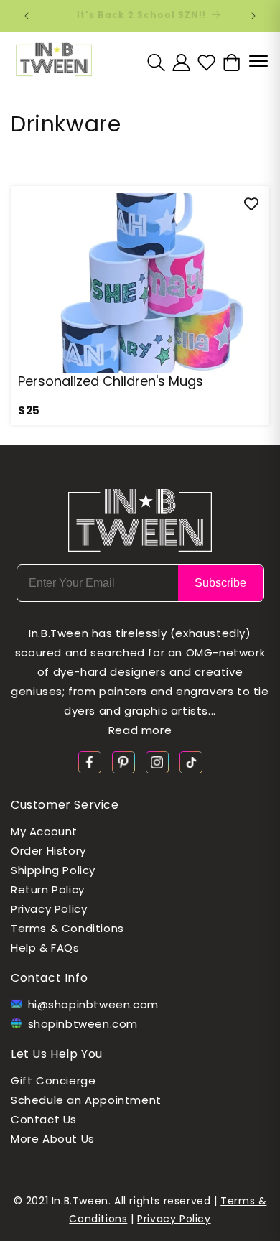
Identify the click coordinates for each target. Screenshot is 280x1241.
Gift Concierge (53, 1080)
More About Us (53, 1138)
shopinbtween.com (83, 1023)
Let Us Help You (57, 1054)
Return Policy (48, 889)
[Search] (156, 62)
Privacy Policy (49, 908)
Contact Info (49, 978)
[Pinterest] (123, 760)
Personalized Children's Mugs (110, 381)
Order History (48, 850)
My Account (44, 831)
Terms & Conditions (67, 928)
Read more (140, 730)
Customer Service (65, 804)
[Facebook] (89, 760)
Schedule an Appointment (86, 1099)
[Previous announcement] (26, 16)
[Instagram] (157, 760)
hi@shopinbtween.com (93, 1004)
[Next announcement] (253, 16)
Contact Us (44, 1119)
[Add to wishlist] (251, 204)
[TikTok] (190, 760)
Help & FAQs (45, 947)
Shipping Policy (53, 870)
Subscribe (220, 583)
